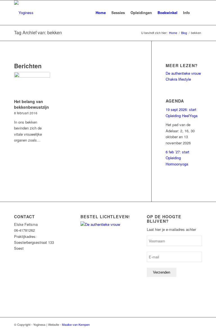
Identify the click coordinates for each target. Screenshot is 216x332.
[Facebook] (189, 324)
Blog (184, 33)
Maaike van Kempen (76, 324)
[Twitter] (198, 324)
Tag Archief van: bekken (38, 32)
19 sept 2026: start (181, 109)
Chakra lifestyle (178, 79)
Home (173, 33)
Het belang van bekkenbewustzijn (31, 104)
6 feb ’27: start (177, 151)
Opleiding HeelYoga (181, 115)
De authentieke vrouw (183, 73)
